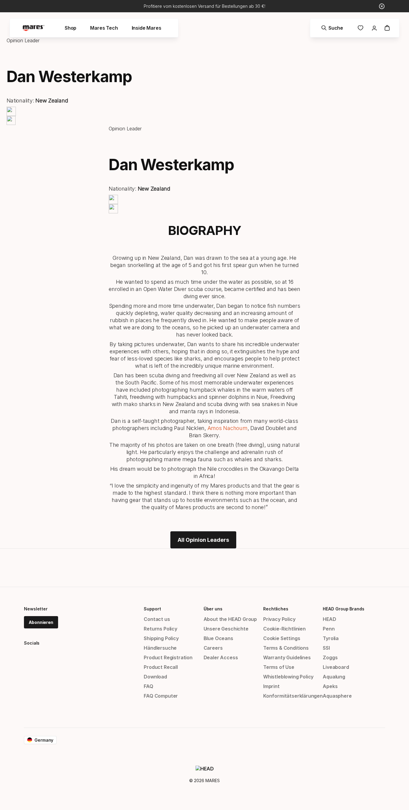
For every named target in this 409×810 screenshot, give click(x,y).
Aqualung (334, 677)
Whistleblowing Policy (288, 677)
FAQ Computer (161, 696)
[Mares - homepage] (33, 28)
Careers (213, 648)
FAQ (148, 686)
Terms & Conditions (286, 648)
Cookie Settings (281, 638)
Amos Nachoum (227, 428)
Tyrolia (331, 638)
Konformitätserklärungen (293, 696)
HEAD (329, 619)
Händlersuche (160, 648)
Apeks (330, 686)
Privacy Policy (279, 619)
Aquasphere (337, 696)
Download (155, 677)
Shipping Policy (161, 638)
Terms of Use (278, 667)
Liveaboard (336, 667)
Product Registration (168, 657)
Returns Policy (160, 629)
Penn (328, 629)
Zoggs (330, 657)
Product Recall (161, 667)
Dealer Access (221, 657)
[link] (360, 28)
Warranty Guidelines (287, 657)
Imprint (271, 686)
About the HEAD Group (230, 619)
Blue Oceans (218, 638)
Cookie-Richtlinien (284, 629)
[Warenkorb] (387, 28)
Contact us (157, 619)
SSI (326, 648)
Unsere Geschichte (226, 629)
